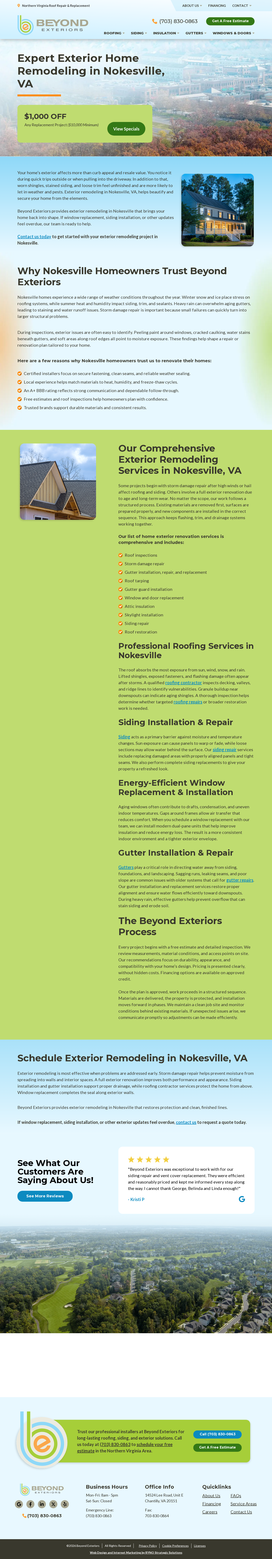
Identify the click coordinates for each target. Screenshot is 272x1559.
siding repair (225, 749)
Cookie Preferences (175, 1545)
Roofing (112, 33)
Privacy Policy (148, 1545)
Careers (209, 1511)
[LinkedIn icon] (42, 1504)
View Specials (126, 128)
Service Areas (244, 1503)
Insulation (164, 33)
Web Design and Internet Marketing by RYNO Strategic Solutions (136, 1552)
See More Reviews (45, 1196)
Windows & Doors (232, 33)
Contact (240, 5)
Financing (217, 5)
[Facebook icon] (30, 1504)
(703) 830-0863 (178, 21)
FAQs (236, 1495)
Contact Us (241, 1511)
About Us (190, 5)
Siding (137, 33)
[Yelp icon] (65, 1504)
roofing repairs (188, 701)
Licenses (200, 1545)
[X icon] (53, 1504)
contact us (186, 1122)
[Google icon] (19, 1504)
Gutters (194, 33)
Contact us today (34, 236)
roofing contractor (183, 682)
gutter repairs (239, 879)
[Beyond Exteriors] (52, 24)
